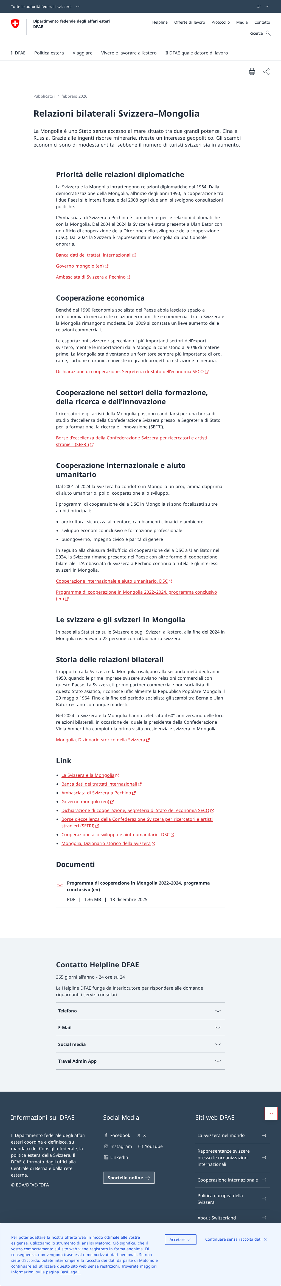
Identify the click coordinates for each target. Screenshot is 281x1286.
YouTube (153, 1146)
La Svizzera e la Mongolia (87, 775)
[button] (18, 52)
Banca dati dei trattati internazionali (93, 255)
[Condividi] (266, 71)
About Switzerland (217, 1218)
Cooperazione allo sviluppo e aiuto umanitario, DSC (115, 834)
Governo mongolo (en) (80, 266)
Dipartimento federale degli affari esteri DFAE (72, 23)
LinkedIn (119, 1157)
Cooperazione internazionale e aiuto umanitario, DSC (112, 581)
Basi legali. (70, 1271)
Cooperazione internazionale (228, 1180)
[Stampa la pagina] (252, 71)
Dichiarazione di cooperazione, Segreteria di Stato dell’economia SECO (130, 371)
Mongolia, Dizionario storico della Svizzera (100, 740)
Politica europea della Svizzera (220, 1199)
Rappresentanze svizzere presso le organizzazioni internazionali (224, 1157)
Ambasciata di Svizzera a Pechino (91, 277)
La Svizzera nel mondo (221, 1135)
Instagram (121, 1146)
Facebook (120, 1135)
